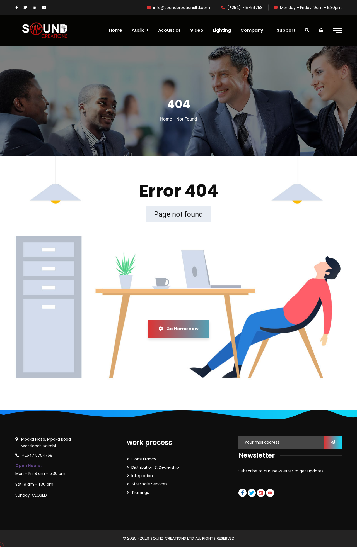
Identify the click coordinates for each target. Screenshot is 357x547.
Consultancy (143, 459)
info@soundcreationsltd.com (181, 7)
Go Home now (182, 329)
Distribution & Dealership (155, 467)
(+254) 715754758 (245, 7)
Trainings (140, 492)
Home (166, 119)
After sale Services (149, 484)
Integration (142, 475)
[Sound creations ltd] (47, 30)
